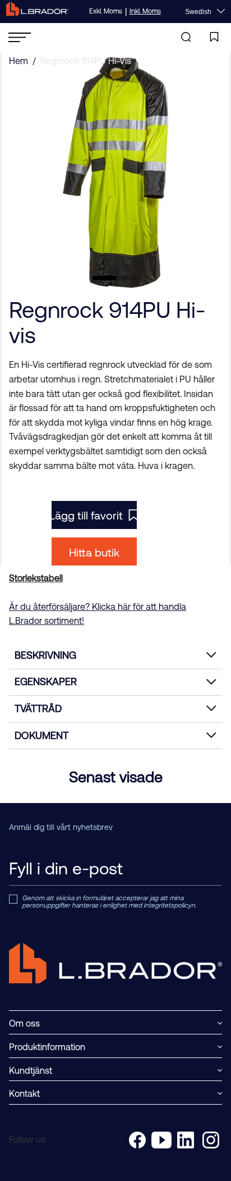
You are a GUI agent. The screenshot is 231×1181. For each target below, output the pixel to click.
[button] (104, 278)
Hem (18, 61)
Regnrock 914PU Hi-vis (85, 61)
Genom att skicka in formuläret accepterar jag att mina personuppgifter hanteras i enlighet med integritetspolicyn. (109, 902)
